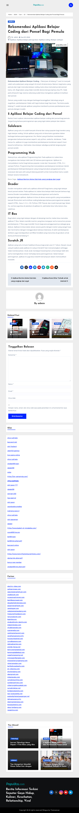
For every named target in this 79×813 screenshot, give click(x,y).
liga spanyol (11, 498)
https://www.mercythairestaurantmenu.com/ (24, 554)
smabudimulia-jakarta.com (17, 622)
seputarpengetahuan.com (16, 592)
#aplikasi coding (44, 40)
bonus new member (14, 562)
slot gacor (11, 502)
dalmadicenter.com (14, 644)
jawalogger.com (13, 608)
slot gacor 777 (12, 485)
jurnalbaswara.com (14, 641)
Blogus (45, 810)
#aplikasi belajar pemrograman (27, 40)
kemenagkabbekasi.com (16, 652)
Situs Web (11, 398)
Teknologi (14, 739)
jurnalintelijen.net (14, 688)
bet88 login (11, 537)
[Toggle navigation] (7, 5)
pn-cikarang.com (13, 669)
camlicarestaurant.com (15, 633)
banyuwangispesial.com (16, 650)
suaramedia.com (13, 630)
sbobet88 (10, 468)
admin (16, 37)
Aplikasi (11, 21)
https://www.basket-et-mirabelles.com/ (22, 528)
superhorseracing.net (15, 655)
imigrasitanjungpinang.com (17, 661)
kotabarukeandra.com (15, 691)
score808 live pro (13, 532)
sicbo (9, 472)
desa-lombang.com (14, 707)
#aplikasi (13, 40)
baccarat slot (12, 442)
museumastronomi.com (15, 597)
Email (10, 391)
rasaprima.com (12, 710)
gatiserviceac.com (14, 589)
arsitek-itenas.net (13, 647)
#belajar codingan (57, 40)
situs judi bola (12, 438)
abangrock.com (12, 674)
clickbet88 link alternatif (16, 567)
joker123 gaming (13, 451)
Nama (10, 384)
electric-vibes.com (14, 586)
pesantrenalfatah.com (15, 606)
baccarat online (13, 545)
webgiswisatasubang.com (16, 611)
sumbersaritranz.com (15, 683)
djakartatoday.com (14, 625)
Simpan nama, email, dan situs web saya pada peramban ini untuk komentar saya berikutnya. (37, 409)
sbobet (9, 524)
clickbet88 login (13, 464)
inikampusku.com (13, 677)
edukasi (13, 760)
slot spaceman (12, 519)
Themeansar (54, 810)
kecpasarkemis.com (14, 705)
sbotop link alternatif (15, 558)
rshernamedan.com (14, 663)
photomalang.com (14, 672)
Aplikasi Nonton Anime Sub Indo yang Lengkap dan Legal (38, 179)
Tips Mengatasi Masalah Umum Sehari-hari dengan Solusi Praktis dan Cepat (21, 766)
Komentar (12, 355)
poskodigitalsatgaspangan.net (18, 696)
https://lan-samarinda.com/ (17, 476)
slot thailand (12, 446)
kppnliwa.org (12, 619)
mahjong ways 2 (13, 511)
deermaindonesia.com (15, 702)
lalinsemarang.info (14, 699)
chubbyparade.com (14, 628)
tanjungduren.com (14, 617)
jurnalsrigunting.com (15, 680)
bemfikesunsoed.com (15, 600)
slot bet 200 (11, 494)
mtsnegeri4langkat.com (16, 658)
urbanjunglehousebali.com (17, 685)
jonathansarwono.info (15, 636)
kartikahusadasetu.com (15, 666)
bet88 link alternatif (14, 541)
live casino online (13, 455)
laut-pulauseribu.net (14, 694)
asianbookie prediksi (14, 507)
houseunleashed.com (15, 639)
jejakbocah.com (13, 595)
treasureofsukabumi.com (16, 614)
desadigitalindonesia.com (16, 603)
